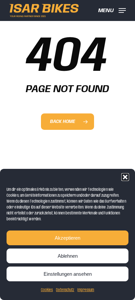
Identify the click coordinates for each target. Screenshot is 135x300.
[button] (125, 177)
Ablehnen (68, 256)
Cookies (47, 290)
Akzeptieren (67, 238)
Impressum (85, 290)
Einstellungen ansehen (68, 274)
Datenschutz (65, 290)
